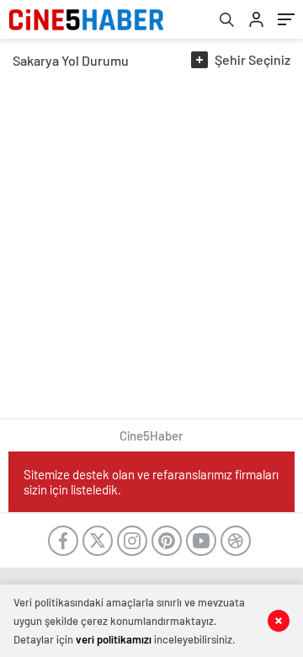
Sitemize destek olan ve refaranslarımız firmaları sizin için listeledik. (151, 482)
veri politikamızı (114, 639)
